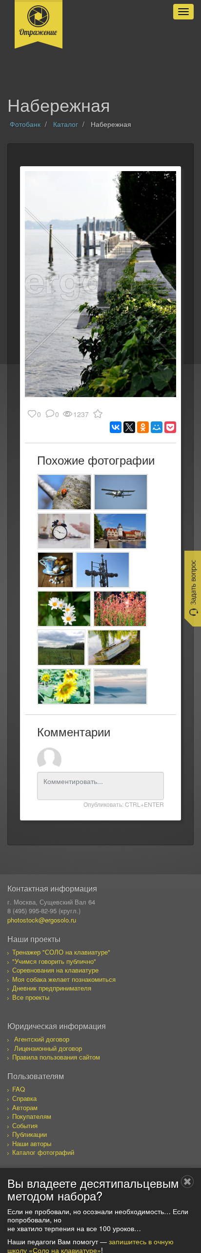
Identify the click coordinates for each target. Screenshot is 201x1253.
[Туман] (120, 686)
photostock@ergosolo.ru (41, 919)
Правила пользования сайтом (56, 1057)
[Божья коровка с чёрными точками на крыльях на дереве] (64, 492)
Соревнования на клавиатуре (55, 970)
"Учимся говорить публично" (54, 961)
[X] (129, 427)
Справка (24, 1098)
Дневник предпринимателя (51, 987)
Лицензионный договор (48, 1048)
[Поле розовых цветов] (120, 609)
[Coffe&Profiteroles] (55, 570)
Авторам (25, 1107)
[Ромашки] (64, 609)
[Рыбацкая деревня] (120, 531)
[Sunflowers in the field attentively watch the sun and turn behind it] (64, 686)
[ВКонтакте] (115, 427)
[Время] (64, 531)
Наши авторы (31, 1143)
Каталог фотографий (43, 1152)
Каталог (65, 124)
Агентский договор (41, 1039)
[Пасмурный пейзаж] (61, 647)
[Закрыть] (187, 1181)
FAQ (18, 1089)
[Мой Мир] (156, 427)
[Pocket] (170, 427)
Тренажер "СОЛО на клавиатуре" (61, 952)
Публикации (29, 1134)
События (25, 1125)
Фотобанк (25, 124)
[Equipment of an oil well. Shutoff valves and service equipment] (103, 570)
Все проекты (30, 997)
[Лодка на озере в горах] (114, 647)
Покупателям (31, 1116)
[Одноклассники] (143, 427)
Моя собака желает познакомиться (64, 979)
